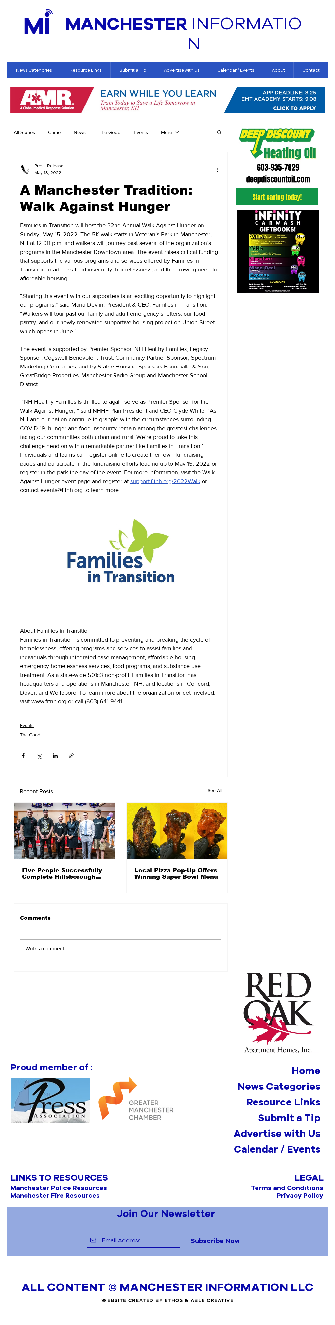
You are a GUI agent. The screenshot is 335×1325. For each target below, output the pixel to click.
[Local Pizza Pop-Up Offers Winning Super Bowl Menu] (177, 831)
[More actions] (217, 169)
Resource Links (283, 1102)
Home (306, 1070)
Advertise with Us (277, 1133)
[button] (219, 132)
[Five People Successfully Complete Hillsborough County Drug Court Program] (64, 831)
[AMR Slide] (167, 104)
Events (141, 132)
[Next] (320, 100)
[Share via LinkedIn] (55, 756)
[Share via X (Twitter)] (39, 756)
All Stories (24, 132)
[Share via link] (71, 756)
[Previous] (15, 100)
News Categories (279, 1086)
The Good (110, 132)
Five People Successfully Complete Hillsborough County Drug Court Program (62, 873)
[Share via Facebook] (23, 756)
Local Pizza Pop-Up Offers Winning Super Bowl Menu (176, 873)
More (166, 132)
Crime (54, 132)
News (80, 132)
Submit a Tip (289, 1117)
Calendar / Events (277, 1149)
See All (215, 790)
